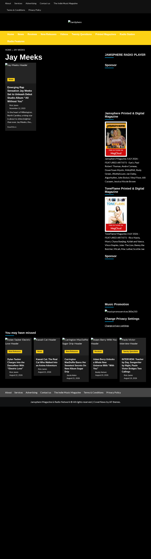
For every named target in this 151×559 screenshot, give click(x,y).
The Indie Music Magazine (66, 3)
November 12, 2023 (17, 108)
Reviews (32, 34)
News (21, 34)
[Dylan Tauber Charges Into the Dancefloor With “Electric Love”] (18, 346)
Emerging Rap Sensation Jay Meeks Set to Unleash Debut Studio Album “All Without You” (19, 94)
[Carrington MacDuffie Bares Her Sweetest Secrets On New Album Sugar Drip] (75, 346)
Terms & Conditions (16, 10)
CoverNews (100, 401)
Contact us (45, 3)
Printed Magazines (105, 34)
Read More (11, 127)
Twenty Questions (82, 34)
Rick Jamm (13, 105)
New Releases (48, 34)
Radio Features (15, 41)
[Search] (144, 37)
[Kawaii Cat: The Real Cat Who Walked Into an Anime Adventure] (47, 346)
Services (18, 3)
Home (10, 34)
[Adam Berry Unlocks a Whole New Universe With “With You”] (104, 346)
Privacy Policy (34, 10)
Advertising (31, 3)
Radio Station (127, 34)
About (8, 3)
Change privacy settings (117, 325)
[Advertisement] (123, 88)
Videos (64, 34)
